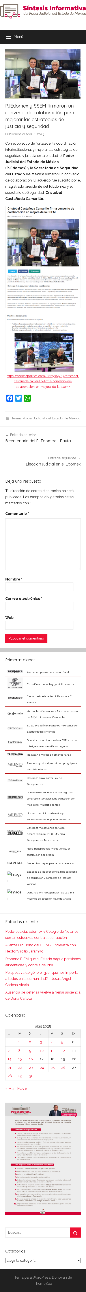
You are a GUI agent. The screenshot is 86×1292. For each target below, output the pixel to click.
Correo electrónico (23, 599)
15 (20, 1059)
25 (53, 1068)
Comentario (17, 514)
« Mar (10, 1089)
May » (22, 1089)
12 (63, 1051)
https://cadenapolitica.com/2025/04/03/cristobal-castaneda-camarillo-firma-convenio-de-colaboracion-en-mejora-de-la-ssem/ (43, 381)
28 (10, 1076)
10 (42, 1051)
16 (31, 1059)
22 (20, 1068)
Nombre (13, 579)
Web (9, 618)
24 (42, 1068)
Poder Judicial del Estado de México (51, 418)
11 (52, 1051)
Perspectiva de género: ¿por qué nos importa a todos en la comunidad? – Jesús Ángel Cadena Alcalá (41, 978)
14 (9, 1059)
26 (63, 1068)
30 (31, 1076)
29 (20, 1076)
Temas (16, 418)
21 (9, 1068)
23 (31, 1068)
